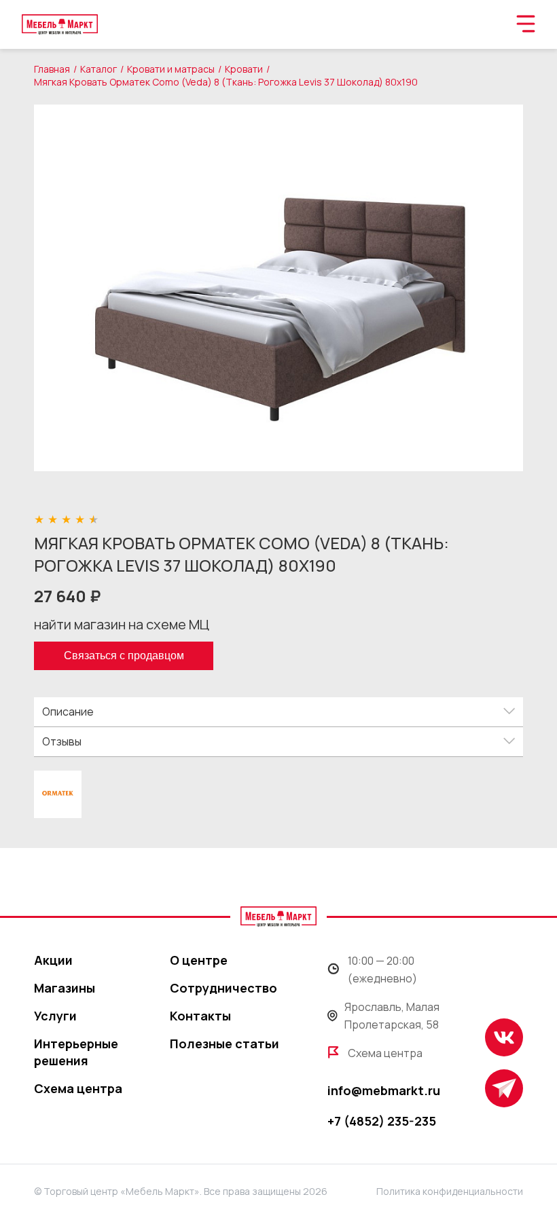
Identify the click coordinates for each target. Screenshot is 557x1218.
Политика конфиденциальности (449, 1191)
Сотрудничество (223, 988)
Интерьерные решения (76, 1052)
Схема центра (78, 1088)
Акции (53, 960)
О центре (199, 960)
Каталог (98, 68)
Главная (52, 68)
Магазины (64, 988)
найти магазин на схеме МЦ (121, 624)
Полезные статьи (224, 1043)
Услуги (55, 1016)
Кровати (244, 68)
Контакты (200, 1016)
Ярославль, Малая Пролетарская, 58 (391, 1015)
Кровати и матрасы (171, 68)
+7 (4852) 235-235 (381, 1121)
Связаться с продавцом (124, 655)
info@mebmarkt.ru (383, 1090)
